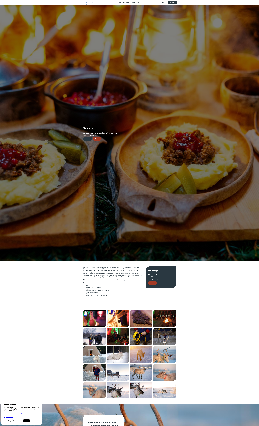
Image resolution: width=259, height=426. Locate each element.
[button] (126, 2)
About (133, 2)
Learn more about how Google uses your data (13, 413)
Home (120, 2)
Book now (172, 2)
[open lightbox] (94, 318)
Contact (138, 2)
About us (97, 139)
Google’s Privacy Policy (8, 417)
